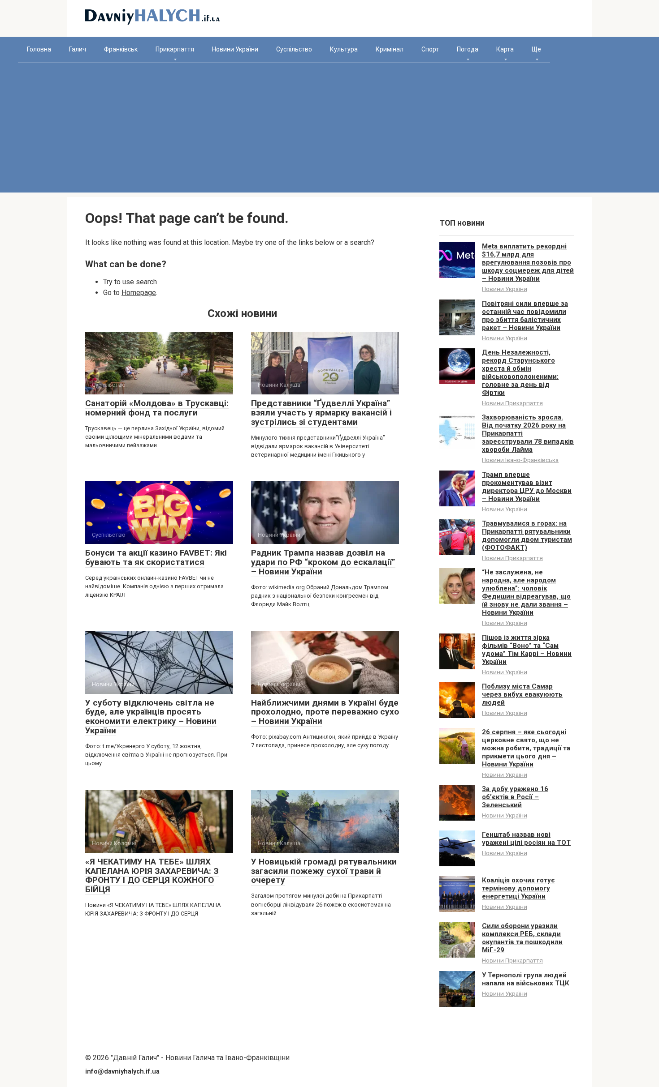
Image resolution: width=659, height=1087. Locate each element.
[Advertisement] (329, 130)
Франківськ (121, 49)
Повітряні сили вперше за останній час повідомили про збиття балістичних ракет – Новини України (525, 316)
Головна (39, 49)
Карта (505, 49)
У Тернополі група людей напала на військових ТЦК (525, 979)
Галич (77, 49)
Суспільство (294, 49)
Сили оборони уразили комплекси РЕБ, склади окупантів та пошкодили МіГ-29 (522, 938)
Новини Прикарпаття (512, 403)
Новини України (235, 49)
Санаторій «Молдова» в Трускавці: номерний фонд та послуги (157, 408)
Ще (536, 49)
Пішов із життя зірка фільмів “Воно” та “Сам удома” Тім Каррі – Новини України (527, 649)
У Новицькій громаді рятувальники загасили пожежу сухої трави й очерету (324, 871)
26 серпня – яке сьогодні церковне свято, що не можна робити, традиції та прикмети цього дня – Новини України (526, 748)
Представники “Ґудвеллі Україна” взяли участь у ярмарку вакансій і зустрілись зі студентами (321, 412)
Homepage (138, 292)
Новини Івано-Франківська (520, 459)
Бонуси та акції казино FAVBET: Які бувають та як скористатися (156, 557)
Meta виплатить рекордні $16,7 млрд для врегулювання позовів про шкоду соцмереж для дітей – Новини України (528, 262)
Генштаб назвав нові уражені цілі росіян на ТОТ (526, 838)
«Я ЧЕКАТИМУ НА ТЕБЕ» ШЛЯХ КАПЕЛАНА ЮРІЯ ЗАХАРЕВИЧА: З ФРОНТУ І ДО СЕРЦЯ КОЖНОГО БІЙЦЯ (152, 875)
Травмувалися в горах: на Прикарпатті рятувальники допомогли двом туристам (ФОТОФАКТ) (527, 535)
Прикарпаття (175, 49)
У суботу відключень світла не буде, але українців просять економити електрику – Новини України (151, 717)
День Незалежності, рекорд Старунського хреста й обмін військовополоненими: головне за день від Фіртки (520, 372)
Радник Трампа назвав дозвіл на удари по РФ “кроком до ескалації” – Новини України (323, 562)
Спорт (430, 49)
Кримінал (389, 49)
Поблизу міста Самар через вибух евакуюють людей (522, 694)
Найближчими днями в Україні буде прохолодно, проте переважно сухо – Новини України (325, 712)
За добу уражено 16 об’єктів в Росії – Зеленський (515, 797)
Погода (467, 49)
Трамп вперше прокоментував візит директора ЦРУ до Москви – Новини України (527, 487)
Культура (344, 49)
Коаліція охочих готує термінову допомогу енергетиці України (518, 888)
